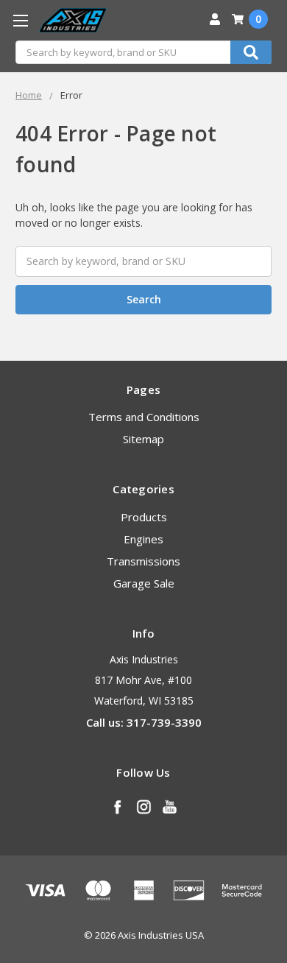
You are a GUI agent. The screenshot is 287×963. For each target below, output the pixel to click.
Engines (143, 539)
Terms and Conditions (143, 416)
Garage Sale (143, 583)
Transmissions (143, 561)
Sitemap (143, 438)
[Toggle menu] (20, 20)
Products (144, 516)
